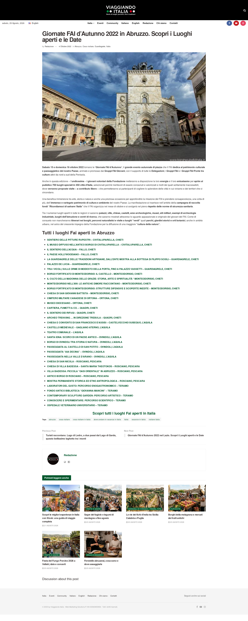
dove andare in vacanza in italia (107, 419)
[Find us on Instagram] (243, 23)
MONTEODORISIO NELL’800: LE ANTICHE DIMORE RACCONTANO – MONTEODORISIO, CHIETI (99, 283)
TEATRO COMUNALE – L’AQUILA (65, 332)
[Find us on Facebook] (229, 23)
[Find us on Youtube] (236, 23)
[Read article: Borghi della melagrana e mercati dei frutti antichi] (187, 498)
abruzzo (52, 419)
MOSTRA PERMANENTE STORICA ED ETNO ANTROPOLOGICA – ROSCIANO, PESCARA (96, 381)
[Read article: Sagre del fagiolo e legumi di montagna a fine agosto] (103, 498)
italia (126, 419)
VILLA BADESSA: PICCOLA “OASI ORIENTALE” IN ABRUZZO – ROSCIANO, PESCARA (95, 371)
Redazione (148, 23)
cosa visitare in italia (82, 419)
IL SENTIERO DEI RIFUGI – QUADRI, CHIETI (71, 312)
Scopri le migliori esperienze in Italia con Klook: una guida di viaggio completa (60, 518)
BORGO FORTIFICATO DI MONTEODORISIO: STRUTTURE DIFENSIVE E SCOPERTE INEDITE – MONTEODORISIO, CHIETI (113, 288)
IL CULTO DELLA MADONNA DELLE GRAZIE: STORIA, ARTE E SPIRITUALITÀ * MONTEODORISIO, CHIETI (105, 278)
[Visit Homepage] (121, 10)
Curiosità (175, 509)
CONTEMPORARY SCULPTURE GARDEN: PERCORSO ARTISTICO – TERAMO (90, 395)
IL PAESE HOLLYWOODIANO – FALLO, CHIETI (72, 254)
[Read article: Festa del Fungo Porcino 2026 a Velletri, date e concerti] (61, 544)
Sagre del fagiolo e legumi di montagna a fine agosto (99, 516)
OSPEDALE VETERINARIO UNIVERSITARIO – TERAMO (77, 405)
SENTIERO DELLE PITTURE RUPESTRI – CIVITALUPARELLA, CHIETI (85, 239)
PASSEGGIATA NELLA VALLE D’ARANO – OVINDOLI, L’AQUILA (81, 356)
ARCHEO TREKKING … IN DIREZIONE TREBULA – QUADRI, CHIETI (84, 317)
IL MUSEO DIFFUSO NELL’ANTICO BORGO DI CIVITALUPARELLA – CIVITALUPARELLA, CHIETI (99, 244)
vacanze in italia (139, 419)
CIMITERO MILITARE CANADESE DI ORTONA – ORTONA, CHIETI (82, 298)
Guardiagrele (100, 46)
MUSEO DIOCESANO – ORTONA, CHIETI (69, 303)
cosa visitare (64, 419)
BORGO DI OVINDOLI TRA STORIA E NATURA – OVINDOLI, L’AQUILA (84, 342)
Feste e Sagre (94, 509)
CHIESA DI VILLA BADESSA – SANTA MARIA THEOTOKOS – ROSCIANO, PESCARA (93, 366)
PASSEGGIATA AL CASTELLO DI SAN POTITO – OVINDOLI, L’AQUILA (85, 346)
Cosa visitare (88, 46)
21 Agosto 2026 (51, 525)
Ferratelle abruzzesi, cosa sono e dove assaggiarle (101, 562)
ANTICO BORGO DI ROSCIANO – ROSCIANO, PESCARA (78, 376)
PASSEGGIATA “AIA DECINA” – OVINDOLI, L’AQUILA (76, 351)
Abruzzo (78, 46)
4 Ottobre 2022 (65, 46)
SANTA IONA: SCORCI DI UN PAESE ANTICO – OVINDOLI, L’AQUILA (84, 337)
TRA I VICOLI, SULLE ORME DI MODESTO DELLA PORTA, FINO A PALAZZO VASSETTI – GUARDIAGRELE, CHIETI (109, 269)
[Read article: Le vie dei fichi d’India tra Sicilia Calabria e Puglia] (145, 498)
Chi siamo (161, 23)
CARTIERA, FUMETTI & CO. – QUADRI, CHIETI (72, 307)
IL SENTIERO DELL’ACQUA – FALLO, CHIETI (71, 249)
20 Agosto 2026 (93, 522)
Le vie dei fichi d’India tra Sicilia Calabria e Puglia (142, 516)
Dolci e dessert (95, 555)
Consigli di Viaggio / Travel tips (144, 509)
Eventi (100, 23)
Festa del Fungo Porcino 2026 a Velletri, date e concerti (58, 562)
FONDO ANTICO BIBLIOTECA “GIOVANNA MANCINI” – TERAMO (82, 390)
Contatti (174, 23)
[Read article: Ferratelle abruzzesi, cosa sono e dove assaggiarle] (103, 544)
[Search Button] (244, 10)
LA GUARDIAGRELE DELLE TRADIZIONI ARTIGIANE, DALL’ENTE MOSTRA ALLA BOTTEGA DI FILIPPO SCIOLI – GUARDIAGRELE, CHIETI (123, 259)
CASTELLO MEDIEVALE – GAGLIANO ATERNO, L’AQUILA (78, 327)
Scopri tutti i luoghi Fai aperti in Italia (124, 413)
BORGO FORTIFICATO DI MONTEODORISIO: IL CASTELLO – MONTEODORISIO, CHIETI (94, 273)
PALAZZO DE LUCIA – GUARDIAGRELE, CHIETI (73, 264)
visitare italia (154, 419)
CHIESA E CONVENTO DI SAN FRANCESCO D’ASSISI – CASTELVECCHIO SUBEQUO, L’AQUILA (99, 322)
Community (112, 23)
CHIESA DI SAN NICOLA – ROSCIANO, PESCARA (74, 361)
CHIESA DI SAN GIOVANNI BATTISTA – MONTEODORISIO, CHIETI (83, 293)
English (136, 23)
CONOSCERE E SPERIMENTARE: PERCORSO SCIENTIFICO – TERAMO (86, 400)
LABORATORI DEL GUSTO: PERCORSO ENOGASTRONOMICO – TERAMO (87, 385)
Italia (90, 23)
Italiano (125, 23)
